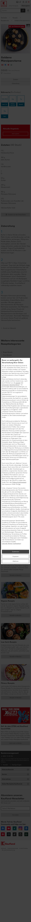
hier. (19, 484)
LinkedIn (26, 828)
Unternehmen (6, 779)
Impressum (3, 848)
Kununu (9, 834)
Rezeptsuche (5, 20)
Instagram (20, 828)
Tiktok (14, 834)
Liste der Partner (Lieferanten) (11, 543)
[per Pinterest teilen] (8, 64)
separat (18, 383)
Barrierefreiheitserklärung (8, 850)
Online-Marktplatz (13, 5)
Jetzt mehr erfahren (15, 743)
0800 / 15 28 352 (8, 756)
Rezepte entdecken (15, 575)
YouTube (9, 828)
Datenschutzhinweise (12, 848)
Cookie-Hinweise (23, 848)
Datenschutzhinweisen (19, 482)
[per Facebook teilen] (5, 64)
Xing (14, 828)
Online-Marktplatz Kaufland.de (12, 784)
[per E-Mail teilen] (2, 64)
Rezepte (15, 18)
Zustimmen (15, 551)
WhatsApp (26, 834)
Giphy (20, 834)
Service (4, 774)
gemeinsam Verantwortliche (10, 385)
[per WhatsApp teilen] (11, 64)
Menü (28, 2)
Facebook (3, 828)
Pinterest (3, 834)
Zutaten (15, 79)
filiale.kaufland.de (8, 769)
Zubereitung (15, 83)
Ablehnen (16, 561)
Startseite (4, 18)
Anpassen (15, 556)
